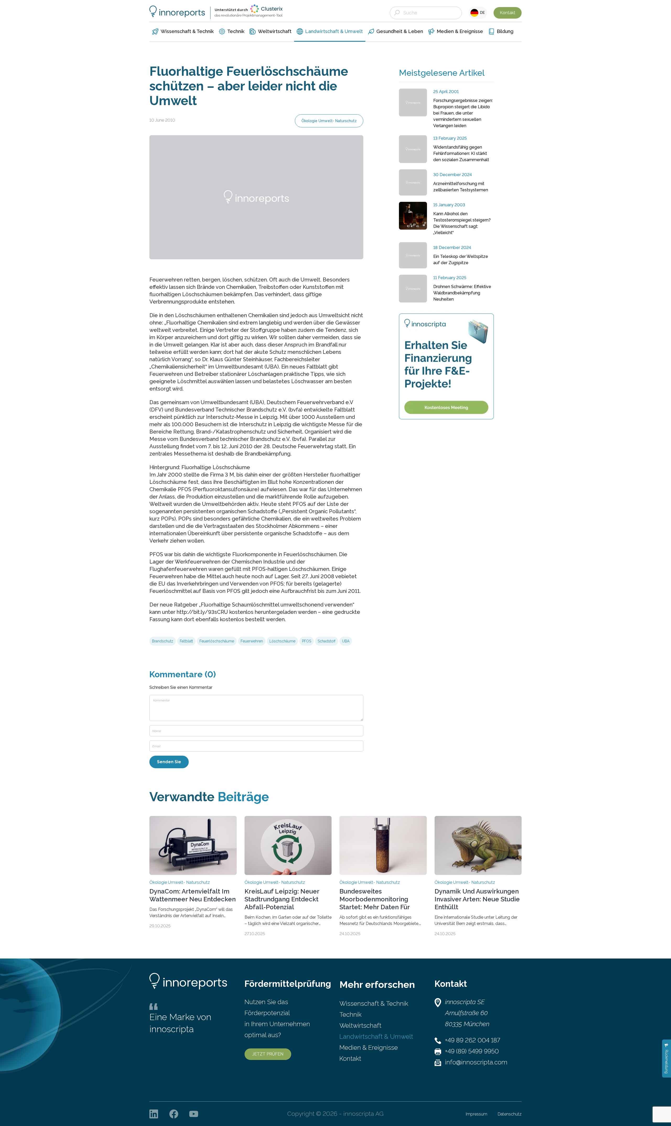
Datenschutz (510, 1114)
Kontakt (507, 12)
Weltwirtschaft (360, 1025)
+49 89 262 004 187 (472, 1040)
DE (481, 12)
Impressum (476, 1114)
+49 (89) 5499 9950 (472, 1051)
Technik (350, 1014)
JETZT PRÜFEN (267, 1054)
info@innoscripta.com (476, 1062)
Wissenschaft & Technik (373, 1003)
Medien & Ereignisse (368, 1047)
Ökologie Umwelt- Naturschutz (329, 121)
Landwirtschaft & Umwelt (376, 1036)
